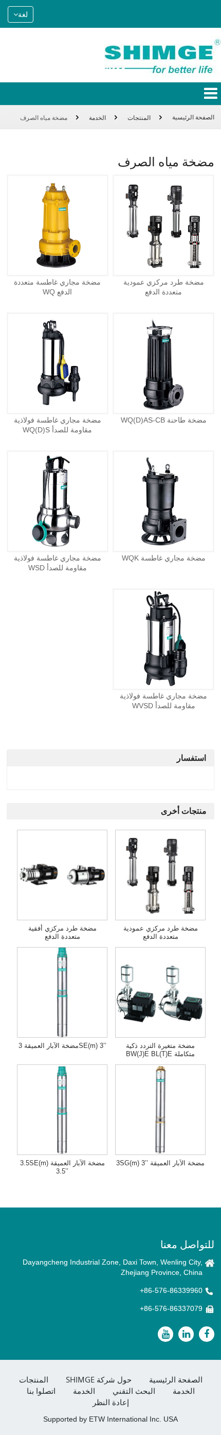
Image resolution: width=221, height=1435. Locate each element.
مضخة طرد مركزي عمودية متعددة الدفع (163, 287)
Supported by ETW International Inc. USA (110, 1419)
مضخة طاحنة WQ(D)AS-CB (164, 420)
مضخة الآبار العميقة (160, 1163)
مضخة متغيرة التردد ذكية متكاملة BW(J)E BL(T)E (160, 1050)
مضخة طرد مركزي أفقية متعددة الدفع (62, 932)
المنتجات (139, 117)
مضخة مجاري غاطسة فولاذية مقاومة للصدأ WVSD (163, 701)
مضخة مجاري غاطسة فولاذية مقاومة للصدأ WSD (57, 563)
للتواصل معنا (187, 1244)
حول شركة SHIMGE (99, 1380)
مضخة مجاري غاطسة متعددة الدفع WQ (57, 287)
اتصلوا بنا (41, 1391)
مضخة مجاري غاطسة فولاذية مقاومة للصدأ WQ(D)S (57, 425)
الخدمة (97, 117)
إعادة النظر (111, 1402)
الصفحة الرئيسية (193, 117)
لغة (23, 14)
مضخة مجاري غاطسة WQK (164, 558)
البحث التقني (134, 1391)
